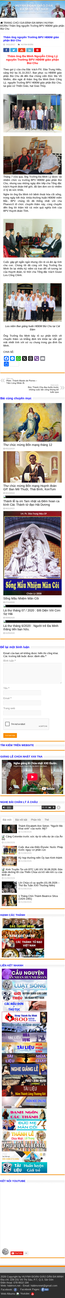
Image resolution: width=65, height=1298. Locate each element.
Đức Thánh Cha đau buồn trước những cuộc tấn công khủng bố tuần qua (43, 388)
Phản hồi (36, 819)
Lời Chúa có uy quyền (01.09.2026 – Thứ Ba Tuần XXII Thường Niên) (38, 884)
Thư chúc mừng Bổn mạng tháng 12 (27, 444)
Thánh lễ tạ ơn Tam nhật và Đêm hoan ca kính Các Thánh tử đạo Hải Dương (31, 503)
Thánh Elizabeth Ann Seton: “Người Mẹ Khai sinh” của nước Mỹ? (40, 827)
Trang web (9, 708)
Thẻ (47, 819)
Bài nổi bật (21, 819)
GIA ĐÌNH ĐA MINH (31, 22)
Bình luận (9, 660)
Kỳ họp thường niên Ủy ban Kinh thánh (40, 857)
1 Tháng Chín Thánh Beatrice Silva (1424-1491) (38, 897)
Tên (6, 688)
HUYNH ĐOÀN (27, 45)
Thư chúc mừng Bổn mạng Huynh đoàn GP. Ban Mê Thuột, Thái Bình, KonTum (30, 487)
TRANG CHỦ (10, 22)
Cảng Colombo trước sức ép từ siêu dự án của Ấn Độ (32, 838)
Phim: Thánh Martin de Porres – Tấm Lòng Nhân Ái (21, 381)
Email (7, 698)
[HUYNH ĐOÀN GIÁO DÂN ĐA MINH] (32, 9)
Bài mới (7, 819)
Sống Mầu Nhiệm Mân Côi (21, 598)
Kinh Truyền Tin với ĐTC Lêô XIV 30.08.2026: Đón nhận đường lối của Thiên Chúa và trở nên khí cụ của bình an (32, 872)
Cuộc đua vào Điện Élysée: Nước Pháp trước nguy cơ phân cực (40, 848)
